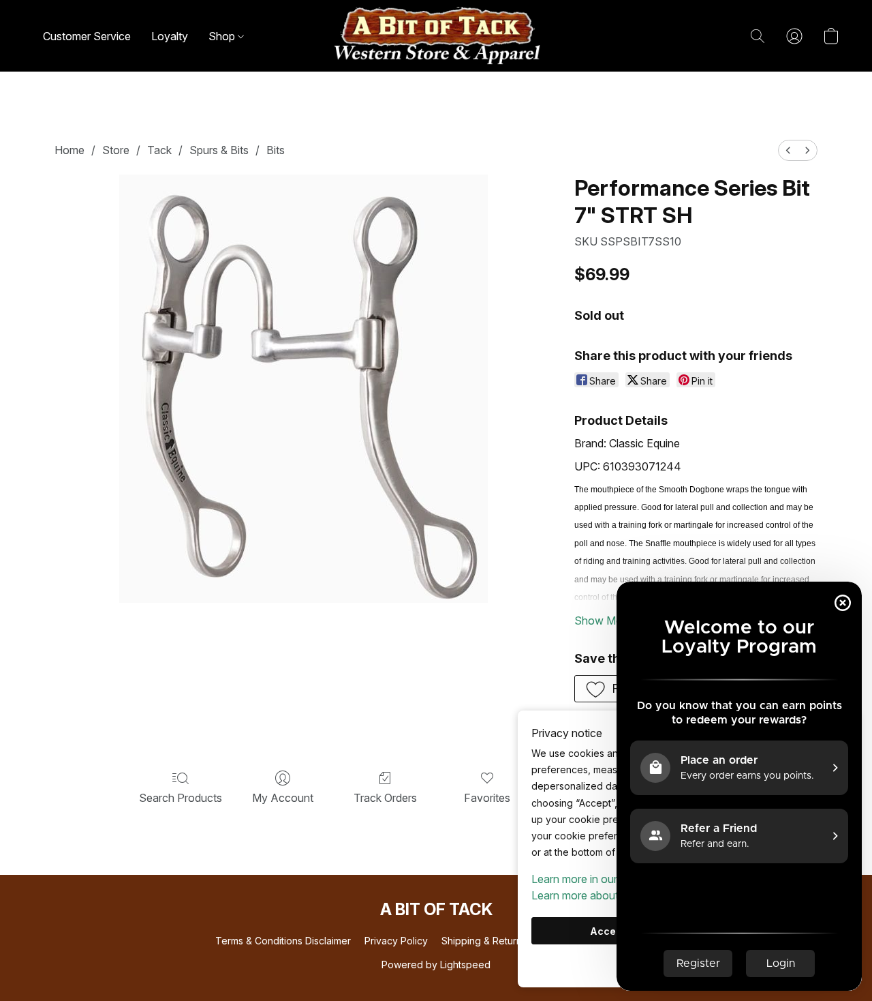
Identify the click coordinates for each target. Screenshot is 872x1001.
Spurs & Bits (219, 150)
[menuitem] (788, 150)
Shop (223, 36)
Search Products (180, 798)
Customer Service (87, 36)
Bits (275, 150)
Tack (159, 150)
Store (115, 150)
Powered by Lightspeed (436, 964)
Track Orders (385, 798)
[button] (436, 36)
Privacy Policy (396, 940)
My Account (282, 798)
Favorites (487, 798)
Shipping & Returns (484, 940)
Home (69, 150)
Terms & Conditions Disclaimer (283, 940)
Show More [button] (603, 620)
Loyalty (169, 36)
